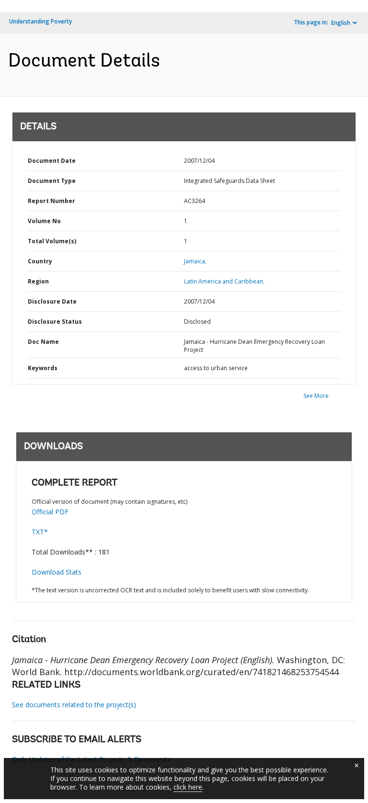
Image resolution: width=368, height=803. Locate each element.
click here (187, 787)
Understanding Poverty (40, 21)
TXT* (40, 531)
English (340, 23)
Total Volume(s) (52, 241)
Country (40, 261)
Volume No (44, 221)
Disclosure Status (55, 321)
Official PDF (50, 511)
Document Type (52, 181)
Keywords (43, 368)
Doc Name (43, 342)
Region (38, 281)
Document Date (52, 161)
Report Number (51, 201)
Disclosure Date (52, 301)
